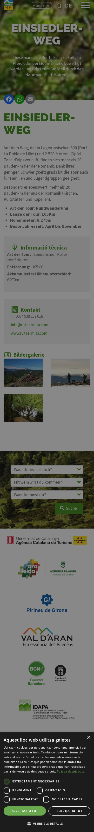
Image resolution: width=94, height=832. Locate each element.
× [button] (88, 737)
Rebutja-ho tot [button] (69, 811)
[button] (47, 823)
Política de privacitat (71, 771)
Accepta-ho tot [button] (25, 811)
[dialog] (47, 782)
